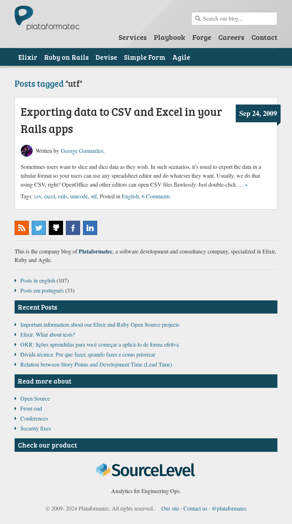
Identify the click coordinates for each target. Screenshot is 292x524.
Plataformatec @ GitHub (56, 228)
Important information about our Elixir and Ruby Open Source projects (99, 324)
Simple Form (145, 57)
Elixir (27, 57)
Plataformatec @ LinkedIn (90, 228)
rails (62, 196)
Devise (106, 57)
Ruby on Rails (66, 57)
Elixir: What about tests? (47, 334)
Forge (201, 37)
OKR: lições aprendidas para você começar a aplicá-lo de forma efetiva (99, 344)
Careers (231, 37)
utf (94, 196)
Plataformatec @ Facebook (73, 228)
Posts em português (42, 290)
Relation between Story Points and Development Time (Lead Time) (96, 364)
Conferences (34, 418)
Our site (170, 508)
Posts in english (37, 280)
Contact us (195, 508)
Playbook (169, 37)
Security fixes (35, 428)
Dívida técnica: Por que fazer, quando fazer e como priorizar (87, 354)
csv (37, 196)
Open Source (35, 398)
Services (133, 37)
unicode (79, 196)
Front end (31, 408)
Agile (181, 57)
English (130, 196)
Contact (264, 37)
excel (49, 196)
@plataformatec (39, 228)
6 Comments (156, 196)
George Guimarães (82, 150)
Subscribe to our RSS (22, 228)
